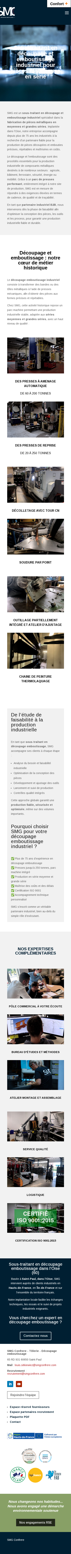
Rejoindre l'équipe (23, 1395)
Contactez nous (35, 1336)
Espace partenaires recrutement (32, 1411)
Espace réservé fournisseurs (30, 1406)
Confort (59, 3)
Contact (15, 1421)
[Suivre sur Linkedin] (10, 1384)
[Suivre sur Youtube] (19, 1384)
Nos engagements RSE (35, 1522)
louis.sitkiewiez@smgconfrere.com (35, 1365)
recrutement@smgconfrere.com (26, 1373)
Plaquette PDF (20, 1416)
